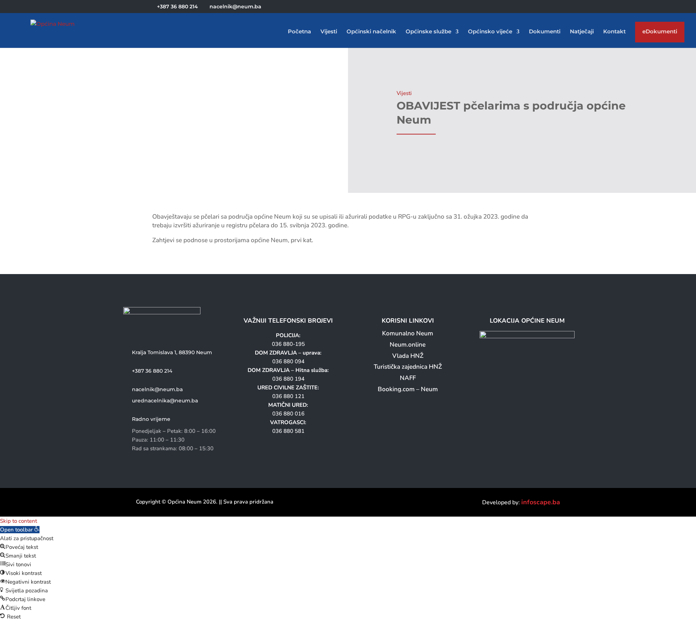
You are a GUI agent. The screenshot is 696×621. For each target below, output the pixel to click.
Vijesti (328, 32)
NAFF (408, 378)
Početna (299, 32)
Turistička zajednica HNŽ (408, 367)
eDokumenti (659, 33)
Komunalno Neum (407, 333)
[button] (20, 529)
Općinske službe (428, 32)
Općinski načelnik (371, 32)
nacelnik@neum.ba (157, 389)
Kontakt (614, 32)
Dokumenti (544, 32)
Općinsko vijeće (490, 32)
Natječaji (582, 32)
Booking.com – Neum (408, 389)
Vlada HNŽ (407, 356)
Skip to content (18, 521)
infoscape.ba (540, 502)
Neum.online (408, 344)
